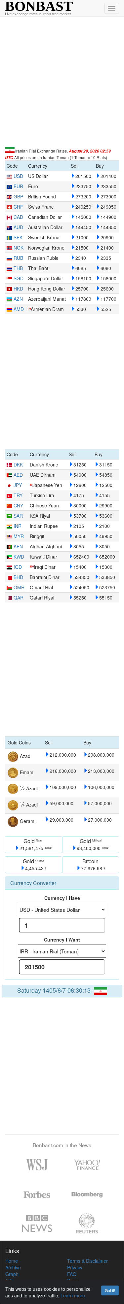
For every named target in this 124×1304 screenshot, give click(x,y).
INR (17, 526)
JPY (18, 485)
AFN (18, 546)
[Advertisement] (62, 82)
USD (18, 176)
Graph (12, 1274)
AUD (18, 227)
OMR (19, 587)
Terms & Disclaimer (87, 1260)
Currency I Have (62, 898)
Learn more (73, 1295)
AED (18, 474)
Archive (13, 1267)
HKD (18, 288)
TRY (18, 495)
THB (18, 268)
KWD (19, 556)
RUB (18, 258)
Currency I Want (62, 939)
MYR (19, 536)
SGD (18, 278)
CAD (18, 217)
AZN (18, 298)
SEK (18, 237)
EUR (18, 186)
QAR (18, 597)
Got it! (110, 1290)
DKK (18, 464)
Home (11, 1260)
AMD (19, 309)
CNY (18, 505)
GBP (18, 196)
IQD (18, 567)
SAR (18, 515)
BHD (18, 577)
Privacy (74, 1267)
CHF (18, 206)
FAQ (71, 1274)
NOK (18, 247)
